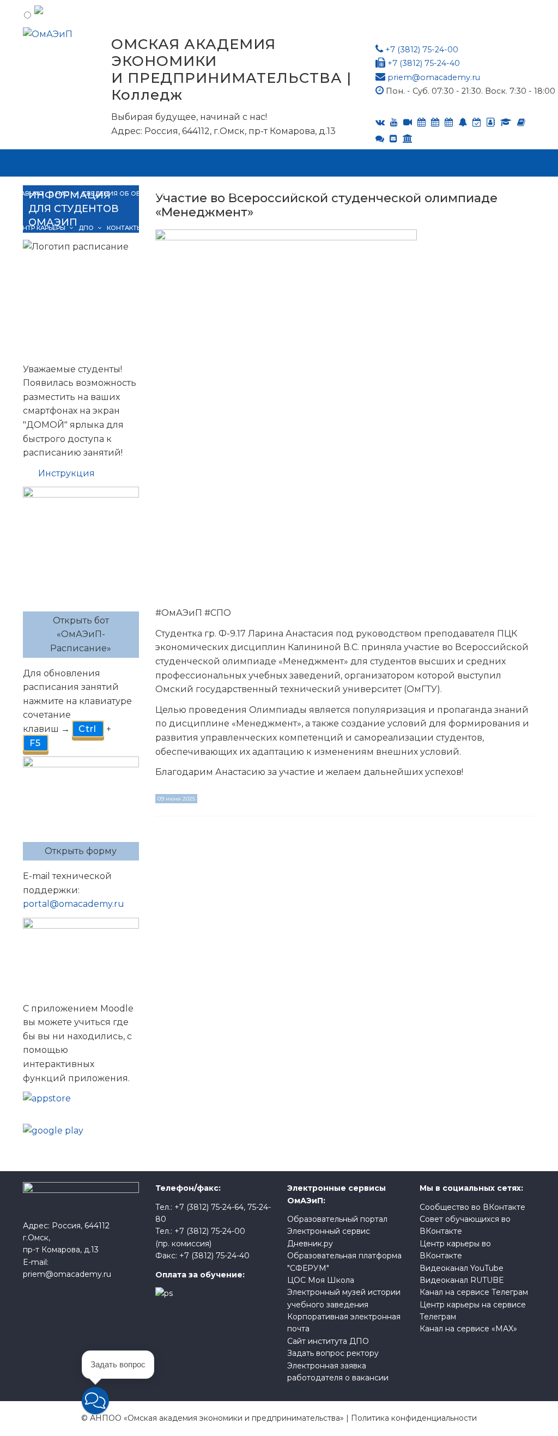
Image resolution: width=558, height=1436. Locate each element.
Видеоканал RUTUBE (462, 1280)
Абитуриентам (235, 193)
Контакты (124, 228)
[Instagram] (476, 122)
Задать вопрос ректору (333, 1353)
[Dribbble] (393, 139)
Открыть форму (81, 851)
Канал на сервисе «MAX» (468, 1329)
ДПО (86, 228)
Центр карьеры (39, 228)
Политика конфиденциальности (414, 1418)
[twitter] (449, 122)
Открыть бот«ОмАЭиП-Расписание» (80, 634)
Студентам (295, 193)
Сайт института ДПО (328, 1341)
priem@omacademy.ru (433, 77)
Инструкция (66, 473)
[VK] (380, 122)
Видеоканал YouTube (462, 1268)
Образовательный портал (337, 1219)
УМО (411, 193)
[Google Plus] (521, 122)
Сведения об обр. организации (139, 193)
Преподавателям (359, 193)
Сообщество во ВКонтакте (472, 1207)
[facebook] (491, 122)
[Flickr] (379, 139)
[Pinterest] (408, 139)
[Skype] (435, 122)
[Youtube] (394, 122)
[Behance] (421, 122)
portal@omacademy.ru (73, 904)
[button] (95, 1400)
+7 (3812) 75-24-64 (209, 1207)
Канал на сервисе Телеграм (474, 1292)
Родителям (452, 193)
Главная (28, 193)
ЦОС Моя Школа (320, 1280)
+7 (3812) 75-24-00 (421, 49)
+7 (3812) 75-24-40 (423, 63)
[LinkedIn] (506, 122)
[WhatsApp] (462, 122)
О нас (58, 193)
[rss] (407, 122)
